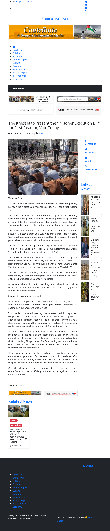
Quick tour (18, 49)
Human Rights (20, 59)
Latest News (86, 186)
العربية (36, 1)
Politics (16, 53)
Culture (16, 62)
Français (28, 1)
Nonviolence (19, 69)
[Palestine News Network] (55, 18)
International (19, 75)
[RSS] (86, 11)
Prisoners (17, 56)
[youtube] (86, 8)
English (19, 1)
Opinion (17, 66)
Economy (17, 79)
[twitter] (86, 4)
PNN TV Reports (21, 72)
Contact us (18, 8)
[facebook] (86, 1)
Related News (20, 401)
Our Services (19, 4)
